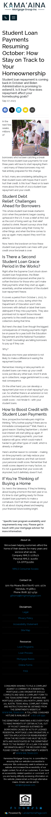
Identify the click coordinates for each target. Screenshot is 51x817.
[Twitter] (15, 808)
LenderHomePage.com (34, 813)
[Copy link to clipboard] (32, 110)
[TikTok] (33, 808)
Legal (25, 612)
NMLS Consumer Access (25, 569)
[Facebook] (11, 808)
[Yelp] (37, 808)
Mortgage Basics (25, 659)
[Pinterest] (28, 808)
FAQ (25, 671)
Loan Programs (25, 647)
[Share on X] (12, 110)
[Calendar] (41, 808)
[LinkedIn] (24, 808)
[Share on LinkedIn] (19, 110)
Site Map (25, 630)
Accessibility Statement (25, 624)
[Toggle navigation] (13, 17)
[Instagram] (20, 808)
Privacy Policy (25, 618)
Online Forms (25, 665)
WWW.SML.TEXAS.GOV (13, 712)
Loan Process (25, 653)
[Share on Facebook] (5, 110)
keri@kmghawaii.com (25, 785)
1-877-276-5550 (37, 715)
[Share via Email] (25, 110)
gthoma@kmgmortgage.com (25, 595)
